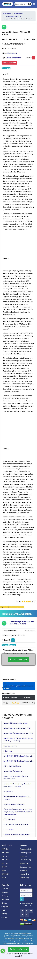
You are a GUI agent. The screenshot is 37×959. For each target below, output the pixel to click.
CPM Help (23, 856)
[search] (29, 4)
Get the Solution (19, 659)
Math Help (23, 870)
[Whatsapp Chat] (2, 951)
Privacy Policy (12, 943)
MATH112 (5, 863)
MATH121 (5, 856)
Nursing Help (24, 874)
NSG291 (4, 867)
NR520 (3, 878)
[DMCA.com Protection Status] (26, 924)
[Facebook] (22, 911)
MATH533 (5, 849)
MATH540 (5, 853)
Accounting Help (26, 849)
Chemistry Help (25, 853)
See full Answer (8, 63)
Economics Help (25, 860)
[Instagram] (27, 911)
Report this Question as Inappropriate (12, 607)
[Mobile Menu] (34, 4)
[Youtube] (22, 915)
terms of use (29, 905)
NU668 (3, 870)
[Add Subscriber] (22, 899)
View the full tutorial (20, 653)
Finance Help (24, 863)
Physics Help (24, 878)
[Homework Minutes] (7, 4)
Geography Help (25, 867)
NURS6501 (5, 874)
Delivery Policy (29, 943)
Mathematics (12, 53)
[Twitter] (31, 911)
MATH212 (5, 860)
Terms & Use (20, 943)
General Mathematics (13, 58)
